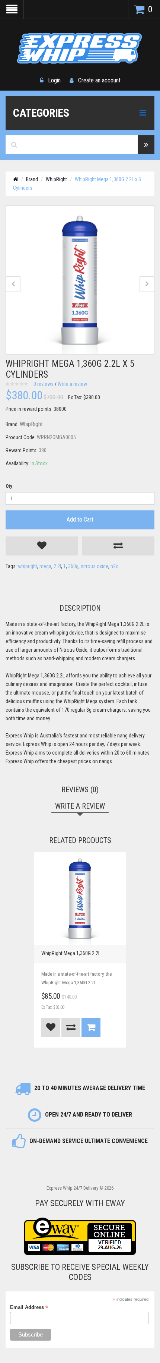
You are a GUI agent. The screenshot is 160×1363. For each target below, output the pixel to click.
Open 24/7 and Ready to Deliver (88, 1114)
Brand (32, 179)
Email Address (29, 1307)
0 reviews (43, 384)
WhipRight (56, 179)
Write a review (72, 384)
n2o (115, 566)
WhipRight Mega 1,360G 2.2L (70, 953)
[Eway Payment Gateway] (80, 1236)
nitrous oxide (94, 566)
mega (45, 566)
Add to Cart (80, 519)
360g (73, 566)
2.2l (57, 566)
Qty (9, 486)
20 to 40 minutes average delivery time (89, 1088)
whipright (27, 566)
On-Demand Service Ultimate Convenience (88, 1141)
